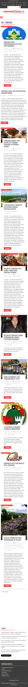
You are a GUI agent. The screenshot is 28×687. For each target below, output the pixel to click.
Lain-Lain (24, 4)
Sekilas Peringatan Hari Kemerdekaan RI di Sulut (13, 538)
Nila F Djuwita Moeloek (9, 50)
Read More (7, 85)
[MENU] (1, 17)
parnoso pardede (12, 433)
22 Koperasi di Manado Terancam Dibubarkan (12, 428)
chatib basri (19, 341)
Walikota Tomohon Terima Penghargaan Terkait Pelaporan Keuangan (13, 337)
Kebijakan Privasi (5, 675)
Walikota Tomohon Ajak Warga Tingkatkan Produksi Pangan (12, 270)
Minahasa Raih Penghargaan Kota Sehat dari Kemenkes (13, 44)
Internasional (12, 4)
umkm (5, 434)
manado (6, 433)
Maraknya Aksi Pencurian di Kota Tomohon (14, 464)
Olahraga (13, 2)
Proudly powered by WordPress (8, 683)
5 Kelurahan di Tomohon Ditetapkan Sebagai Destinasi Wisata (13, 207)
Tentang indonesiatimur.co (7, 667)
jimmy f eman (17, 274)
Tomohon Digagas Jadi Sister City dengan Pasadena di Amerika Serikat (12, 143)
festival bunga (18, 148)
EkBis (3, 2)
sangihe (14, 547)
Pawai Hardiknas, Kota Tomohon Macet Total (12, 378)
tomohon (6, 51)
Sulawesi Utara (9, 26)
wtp (20, 343)
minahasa (20, 545)
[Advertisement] (14, 611)
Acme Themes (14, 684)
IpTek (20, 2)
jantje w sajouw (17, 543)
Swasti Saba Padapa (19, 50)
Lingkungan (4, 4)
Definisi (3, 669)
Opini (8, 4)
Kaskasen (6, 469)
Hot (5, 128)
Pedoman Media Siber (6, 670)
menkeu (11, 343)
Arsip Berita (4, 672)
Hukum (9, 2)
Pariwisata (24, 2)
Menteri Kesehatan (19, 48)
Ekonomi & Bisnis (8, 253)
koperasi (19, 431)
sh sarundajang (20, 547)
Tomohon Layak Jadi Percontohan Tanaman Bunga (13, 92)
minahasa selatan (8, 547)
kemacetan (13, 383)
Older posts (5, 591)
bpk (15, 341)
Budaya (17, 2)
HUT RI (11, 543)
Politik (6, 2)
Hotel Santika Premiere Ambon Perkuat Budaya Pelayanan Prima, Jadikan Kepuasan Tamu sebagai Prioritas (12, 646)
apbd (16, 431)
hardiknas (17, 381)
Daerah (2, 128)
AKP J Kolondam (18, 467)
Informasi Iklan (4, 674)
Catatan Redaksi (19, 4)
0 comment (13, 51)
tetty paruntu (7, 548)
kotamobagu (10, 545)
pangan (5, 276)
